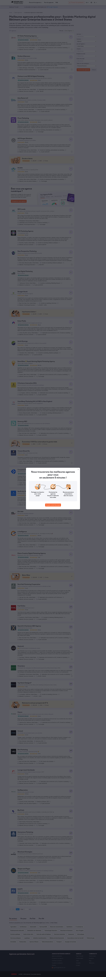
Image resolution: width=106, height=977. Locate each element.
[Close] (78, 469)
